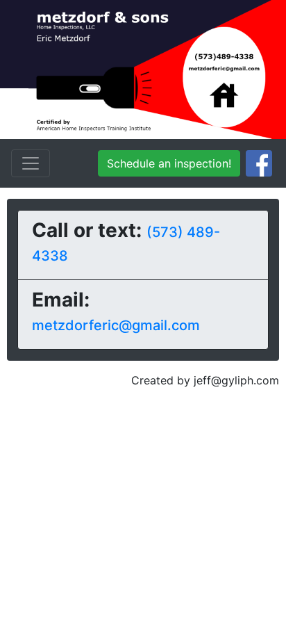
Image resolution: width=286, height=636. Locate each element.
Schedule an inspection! (169, 163)
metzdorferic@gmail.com (116, 325)
